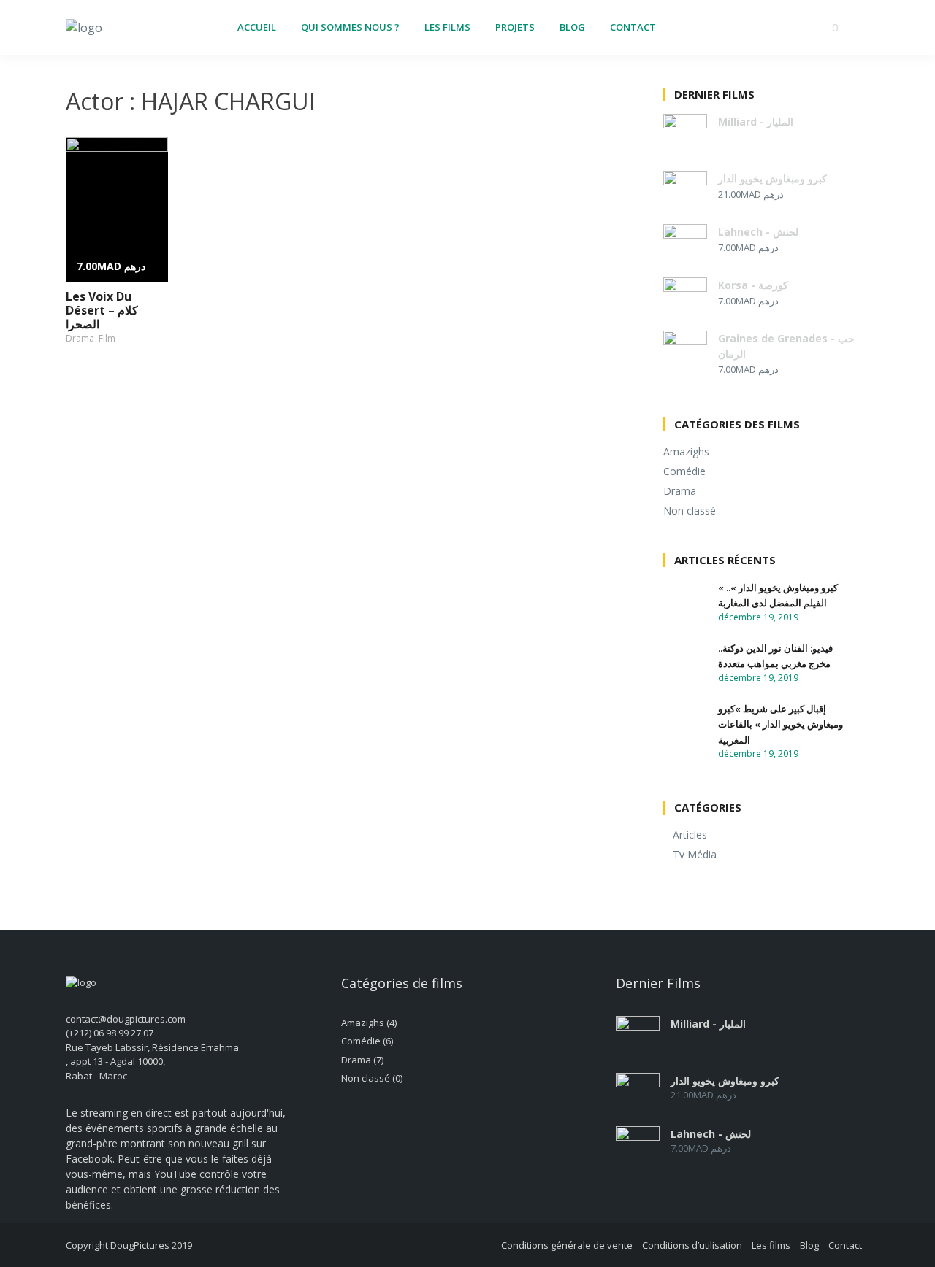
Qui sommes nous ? (350, 27)
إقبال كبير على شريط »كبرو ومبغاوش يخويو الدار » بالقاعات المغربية (780, 724)
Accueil (256, 27)
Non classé (689, 510)
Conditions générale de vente (567, 1245)
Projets (515, 27)
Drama (80, 338)
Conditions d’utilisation (692, 1245)
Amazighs (686, 451)
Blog (572, 27)
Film (107, 338)
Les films (447, 27)
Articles (690, 835)
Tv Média (695, 854)
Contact (633, 27)
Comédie (684, 471)
